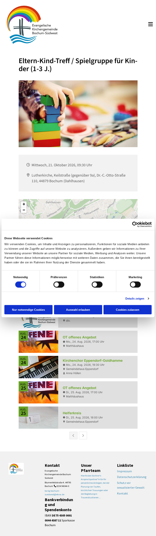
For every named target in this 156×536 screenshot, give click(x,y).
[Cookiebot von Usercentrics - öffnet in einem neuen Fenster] (135, 224)
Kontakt (122, 493)
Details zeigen (134, 298)
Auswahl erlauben (78, 309)
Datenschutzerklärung (131, 477)
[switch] (58, 284)
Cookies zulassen (127, 309)
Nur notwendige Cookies (28, 309)
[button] (150, 25)
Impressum (124, 471)
